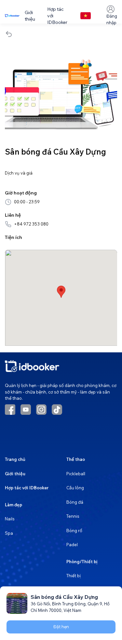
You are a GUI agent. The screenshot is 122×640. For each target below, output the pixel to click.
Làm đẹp (13, 504)
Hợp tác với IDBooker (26, 487)
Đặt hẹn (61, 626)
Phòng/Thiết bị (81, 561)
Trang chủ (15, 459)
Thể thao (75, 459)
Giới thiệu (15, 473)
